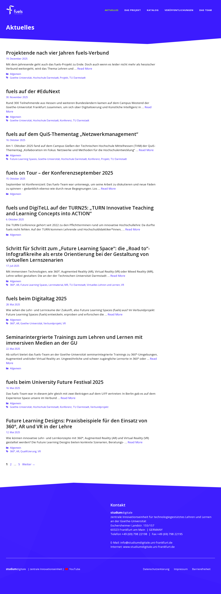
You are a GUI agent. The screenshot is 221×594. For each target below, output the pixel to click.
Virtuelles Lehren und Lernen (103, 284)
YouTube (74, 569)
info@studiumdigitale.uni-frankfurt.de (146, 542)
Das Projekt (132, 10)
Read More (84, 68)
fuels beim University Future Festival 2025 (54, 382)
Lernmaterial (56, 284)
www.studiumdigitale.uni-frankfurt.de (149, 547)
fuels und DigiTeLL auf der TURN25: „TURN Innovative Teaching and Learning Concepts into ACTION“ (80, 210)
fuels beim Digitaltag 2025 (36, 298)
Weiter (28, 464)
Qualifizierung (28, 451)
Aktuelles (111, 10)
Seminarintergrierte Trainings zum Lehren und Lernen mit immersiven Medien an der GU (74, 340)
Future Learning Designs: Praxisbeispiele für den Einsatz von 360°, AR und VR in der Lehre (76, 423)
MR (66, 284)
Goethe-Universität (21, 77)
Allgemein (15, 74)
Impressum (181, 569)
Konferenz (66, 120)
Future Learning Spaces (23, 159)
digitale (121, 512)
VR (122, 284)
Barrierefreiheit (201, 569)
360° (12, 284)
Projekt (64, 77)
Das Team (205, 10)
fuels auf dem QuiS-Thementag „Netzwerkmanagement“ (72, 134)
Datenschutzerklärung (156, 569)
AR (17, 284)
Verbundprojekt (52, 323)
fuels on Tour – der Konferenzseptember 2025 (59, 173)
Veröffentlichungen (179, 10)
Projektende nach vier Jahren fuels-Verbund (57, 53)
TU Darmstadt (77, 77)
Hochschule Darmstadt (46, 77)
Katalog (153, 10)
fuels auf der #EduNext (33, 91)
